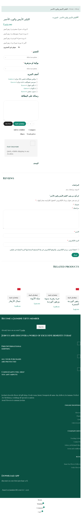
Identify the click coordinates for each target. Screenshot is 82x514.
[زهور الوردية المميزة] (70, 279)
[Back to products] (6, 9)
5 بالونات (30, 88)
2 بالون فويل (28, 85)
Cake (78, 419)
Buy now (8, 124)
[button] (72, 298)
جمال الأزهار (14, 301)
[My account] (2, 3)
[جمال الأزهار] (11, 279)
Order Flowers (75, 467)
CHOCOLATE (76, 423)
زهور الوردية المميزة (73, 303)
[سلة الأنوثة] (31, 279)
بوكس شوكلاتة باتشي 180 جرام (22, 79)
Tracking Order (75, 438)
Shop (77, 9)
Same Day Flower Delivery (72, 464)
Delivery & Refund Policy (72, 445)
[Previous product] (9, 9)
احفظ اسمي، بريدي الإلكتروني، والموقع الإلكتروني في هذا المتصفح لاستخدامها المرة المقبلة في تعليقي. (43, 250)
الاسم (76, 232)
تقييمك (76, 204)
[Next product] (4, 9)
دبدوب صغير (28, 91)
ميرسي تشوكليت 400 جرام (23, 82)
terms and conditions (74, 449)
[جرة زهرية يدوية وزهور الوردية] (51, 279)
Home (71, 9)
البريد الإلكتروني (73, 240)
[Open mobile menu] (80, 3)
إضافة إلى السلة (19, 124)
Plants (78, 416)
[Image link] (22, 387)
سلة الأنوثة (35, 298)
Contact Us (77, 442)
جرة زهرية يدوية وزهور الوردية (52, 300)
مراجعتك (75, 208)
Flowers (77, 413)
